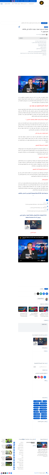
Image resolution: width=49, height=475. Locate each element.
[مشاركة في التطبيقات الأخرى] (35, 293)
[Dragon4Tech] (41, 3)
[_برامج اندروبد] (7, 1)
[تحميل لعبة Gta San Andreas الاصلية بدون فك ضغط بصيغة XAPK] (9, 452)
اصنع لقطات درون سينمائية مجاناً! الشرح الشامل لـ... (38, 207)
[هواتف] (9, 1)
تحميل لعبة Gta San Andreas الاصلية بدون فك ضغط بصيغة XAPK (3, 453)
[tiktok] (10, 1)
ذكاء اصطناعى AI (43, 411)
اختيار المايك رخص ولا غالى (42, 44)
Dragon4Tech (44, 34)
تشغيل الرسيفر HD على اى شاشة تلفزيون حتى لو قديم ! (3, 441)
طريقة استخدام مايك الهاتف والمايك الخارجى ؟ (39, 42)
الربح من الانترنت (43, 403)
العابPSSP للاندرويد (43, 407)
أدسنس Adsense (24, 3)
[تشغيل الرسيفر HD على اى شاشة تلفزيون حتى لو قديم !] (9, 441)
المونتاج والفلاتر (43, 50)
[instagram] (12, 1)
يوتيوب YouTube (17, 3)
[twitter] (3, 473)
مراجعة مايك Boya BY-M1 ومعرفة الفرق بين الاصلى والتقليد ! (37, 51)
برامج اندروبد (36, 407)
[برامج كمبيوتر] (3, 1)
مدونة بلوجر (44, 416)
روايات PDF (36, 411)
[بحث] (1, 4)
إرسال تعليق (44, 324)
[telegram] (7, 473)
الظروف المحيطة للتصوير (42, 45)
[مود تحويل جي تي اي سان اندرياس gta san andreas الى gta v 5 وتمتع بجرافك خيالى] (9, 447)
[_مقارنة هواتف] (5, 1)
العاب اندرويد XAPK (43, 405)
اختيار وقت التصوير (43, 47)
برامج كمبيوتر (44, 409)
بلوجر (13, 3)
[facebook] (16, 1)
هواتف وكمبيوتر (7, 3)
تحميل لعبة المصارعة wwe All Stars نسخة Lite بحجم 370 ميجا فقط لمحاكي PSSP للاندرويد (3, 459)
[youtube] (14, 1)
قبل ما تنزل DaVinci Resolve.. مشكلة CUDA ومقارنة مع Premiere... (36, 204)
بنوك (37, 409)
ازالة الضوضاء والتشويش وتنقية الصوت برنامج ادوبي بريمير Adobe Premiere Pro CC (33, 53)
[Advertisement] (24, 14)
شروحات (18, 442)
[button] (44, 293)
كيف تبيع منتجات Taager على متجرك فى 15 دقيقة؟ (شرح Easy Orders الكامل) (42, 451)
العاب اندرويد (37, 403)
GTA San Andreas (36, 418)
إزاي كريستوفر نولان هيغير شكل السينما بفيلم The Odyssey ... (23, 315)
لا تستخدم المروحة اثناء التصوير (41, 48)
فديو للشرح (44, 54)
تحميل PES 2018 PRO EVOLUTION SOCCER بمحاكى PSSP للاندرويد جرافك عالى (3, 464)
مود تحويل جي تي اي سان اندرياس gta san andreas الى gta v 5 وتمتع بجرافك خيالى (3, 447)
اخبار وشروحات (31, 3)
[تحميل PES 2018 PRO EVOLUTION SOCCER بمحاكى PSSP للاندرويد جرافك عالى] (9, 464)
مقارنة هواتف (38, 416)
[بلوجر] (1, 1)
